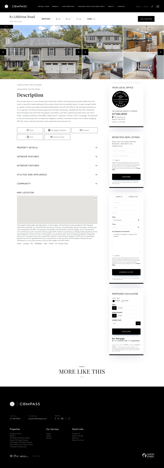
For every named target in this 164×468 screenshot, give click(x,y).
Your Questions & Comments (121, 231)
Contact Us (115, 122)
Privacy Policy (136, 278)
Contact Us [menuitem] (76, 433)
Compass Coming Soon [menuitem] (18, 446)
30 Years (117, 300)
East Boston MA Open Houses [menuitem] (21, 442)
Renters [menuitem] (49, 438)
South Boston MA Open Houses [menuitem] (21, 444)
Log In (146, 6)
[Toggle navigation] (157, 6)
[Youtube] (62, 418)
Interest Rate (116, 320)
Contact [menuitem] (121, 6)
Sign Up (138, 6)
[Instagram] (69, 418)
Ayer (45, 243)
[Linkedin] (59, 418)
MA (31, 243)
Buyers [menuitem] (48, 433)
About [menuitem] (110, 6)
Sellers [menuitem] (48, 436)
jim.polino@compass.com (37, 418)
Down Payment (117, 312)
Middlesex (38, 243)
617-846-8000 (119, 114)
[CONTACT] (146, 19)
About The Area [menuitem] (78, 440)
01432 (51, 243)
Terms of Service (117, 279)
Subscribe (126, 177)
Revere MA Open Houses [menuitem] (19, 440)
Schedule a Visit (133, 196)
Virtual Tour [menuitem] (43, 6)
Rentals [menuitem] (12, 436)
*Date (114, 217)
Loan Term (116, 298)
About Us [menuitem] (75, 438)
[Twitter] (66, 418)
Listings (26, 243)
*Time (114, 224)
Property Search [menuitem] (15, 433)
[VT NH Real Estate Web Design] (148, 456)
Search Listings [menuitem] (77, 436)
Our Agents (122, 122)
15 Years (126, 300)
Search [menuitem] (55, 6)
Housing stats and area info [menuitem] (91, 6)
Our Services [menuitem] (68, 6)
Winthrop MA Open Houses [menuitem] (20, 438)
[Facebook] (55, 418)
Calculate (126, 331)
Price (114, 305)
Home (19, 243)
